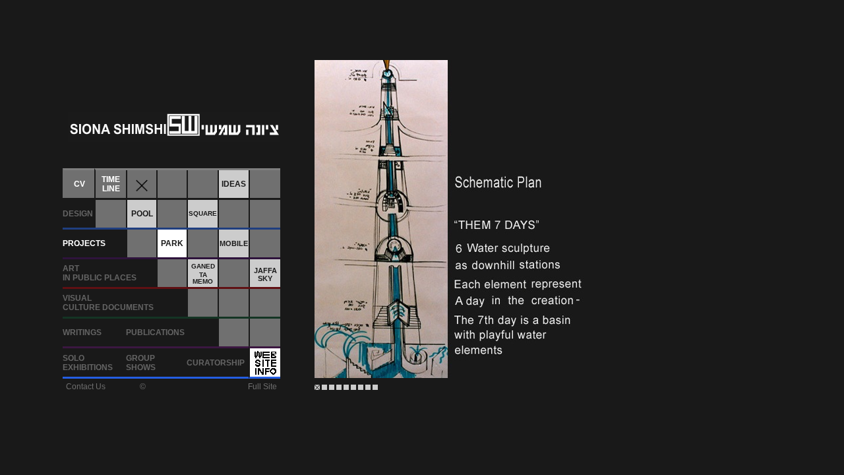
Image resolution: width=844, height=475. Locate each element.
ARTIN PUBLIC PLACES (99, 273)
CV (79, 184)
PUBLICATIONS (155, 332)
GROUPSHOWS (141, 363)
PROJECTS (84, 243)
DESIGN (78, 213)
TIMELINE (111, 184)
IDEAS (234, 184)
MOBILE (234, 243)
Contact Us (86, 386)
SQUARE (203, 213)
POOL (142, 213)
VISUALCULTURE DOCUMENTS (108, 303)
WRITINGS (82, 332)
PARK (172, 243)
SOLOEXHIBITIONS (88, 363)
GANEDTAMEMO (203, 274)
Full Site (262, 386)
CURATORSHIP (216, 362)
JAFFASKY (265, 274)
